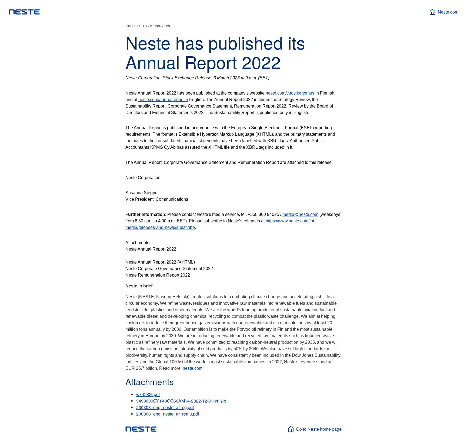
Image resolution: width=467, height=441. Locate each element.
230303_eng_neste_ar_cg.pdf (165, 407)
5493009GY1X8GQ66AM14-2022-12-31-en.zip (181, 401)
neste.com (192, 368)
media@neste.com (300, 214)
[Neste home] (24, 12)
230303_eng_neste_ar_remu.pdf (167, 414)
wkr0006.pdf (148, 394)
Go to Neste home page (319, 429)
